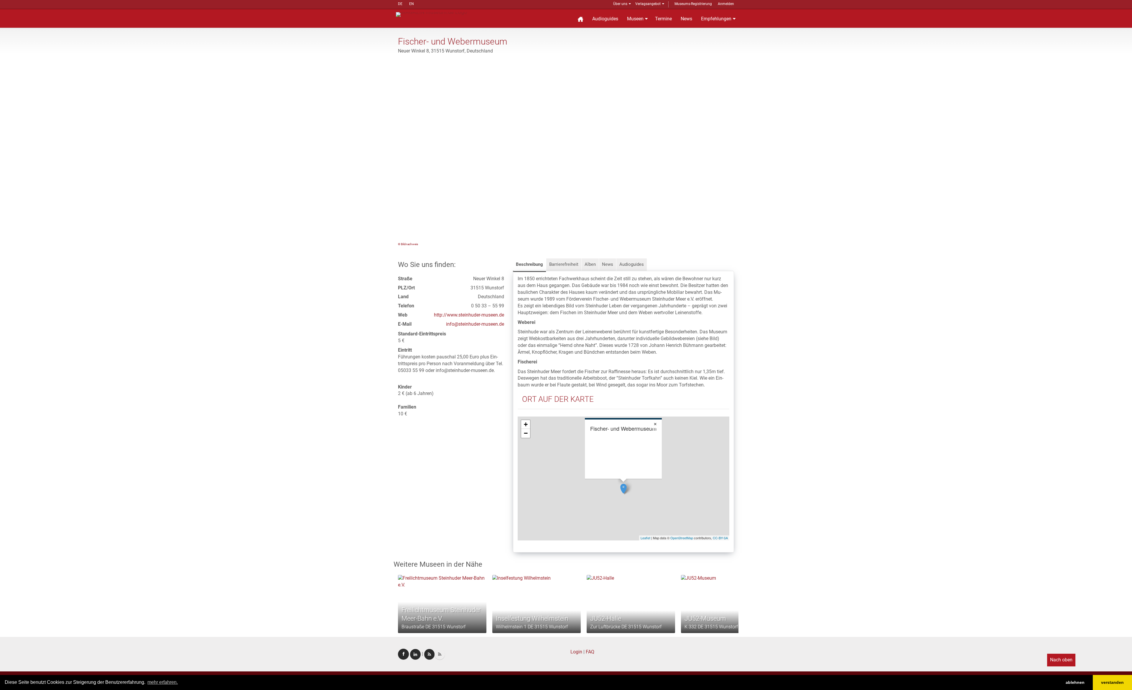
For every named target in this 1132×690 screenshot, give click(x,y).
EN (411, 4)
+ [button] (526, 424)
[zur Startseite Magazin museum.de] (431, 14)
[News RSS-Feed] (440, 654)
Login (576, 652)
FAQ (590, 652)
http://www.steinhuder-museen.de (469, 315)
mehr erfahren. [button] (162, 682)
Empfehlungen (716, 19)
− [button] (526, 433)
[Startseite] (580, 18)
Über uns (620, 4)
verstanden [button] (1112, 682)
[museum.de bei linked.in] (415, 654)
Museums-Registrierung (693, 4)
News (686, 19)
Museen (635, 19)
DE (400, 4)
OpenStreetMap (681, 537)
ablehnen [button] (1075, 682)
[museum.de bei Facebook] (403, 654)
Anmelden (726, 4)
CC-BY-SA (720, 537)
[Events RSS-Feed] (429, 654)
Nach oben (1061, 660)
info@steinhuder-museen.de (475, 324)
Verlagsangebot (648, 4)
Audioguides (605, 19)
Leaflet (645, 537)
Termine (663, 19)
